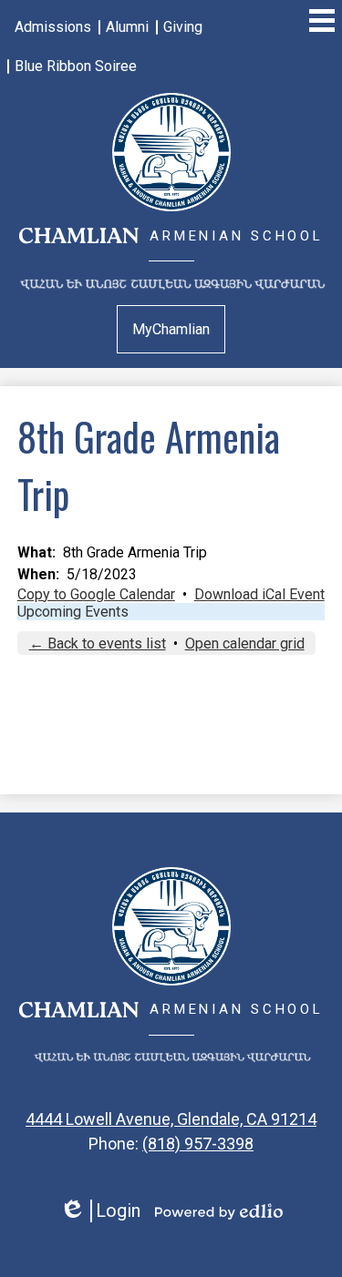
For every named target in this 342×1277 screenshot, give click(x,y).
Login (99, 1211)
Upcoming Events (73, 611)
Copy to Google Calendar (96, 594)
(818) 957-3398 (198, 1143)
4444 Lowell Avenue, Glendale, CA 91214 (171, 1119)
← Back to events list (97, 643)
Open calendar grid (245, 643)
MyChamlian (171, 329)
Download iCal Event (259, 594)
